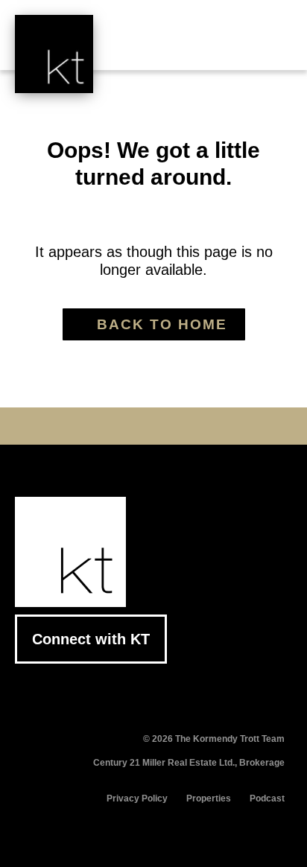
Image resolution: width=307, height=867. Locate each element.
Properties (208, 798)
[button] (270, 46)
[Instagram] (176, 426)
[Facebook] (84, 426)
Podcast (267, 798)
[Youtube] (130, 426)
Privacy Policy (137, 798)
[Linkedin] (153, 426)
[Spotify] (222, 426)
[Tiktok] (199, 426)
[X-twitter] (107, 426)
